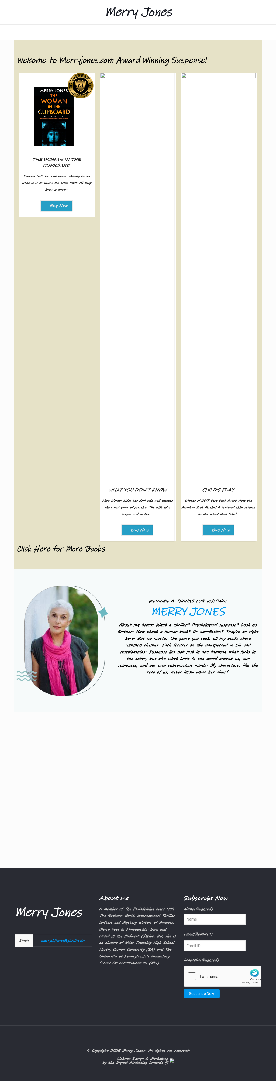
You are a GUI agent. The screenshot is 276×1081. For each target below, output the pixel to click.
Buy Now (58, 206)
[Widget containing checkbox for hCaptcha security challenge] (222, 976)
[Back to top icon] (138, 1036)
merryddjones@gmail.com (62, 940)
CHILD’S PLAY (218, 490)
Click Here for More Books (60, 549)
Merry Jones (138, 12)
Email (198, 934)
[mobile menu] (4, 32)
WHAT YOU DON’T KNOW (137, 490)
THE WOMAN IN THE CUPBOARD (56, 162)
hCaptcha (201, 960)
